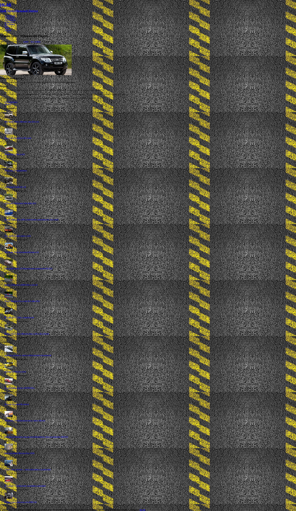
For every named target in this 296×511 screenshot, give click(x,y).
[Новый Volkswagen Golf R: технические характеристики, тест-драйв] (9, 216)
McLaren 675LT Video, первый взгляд (19, 317)
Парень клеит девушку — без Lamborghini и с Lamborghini (27, 469)
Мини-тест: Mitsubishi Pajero (16, 170)
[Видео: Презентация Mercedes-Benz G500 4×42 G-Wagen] (9, 330)
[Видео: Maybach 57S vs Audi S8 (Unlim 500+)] (9, 297)
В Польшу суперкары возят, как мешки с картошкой (25, 486)
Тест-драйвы (10, 24)
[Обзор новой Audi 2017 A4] (9, 183)
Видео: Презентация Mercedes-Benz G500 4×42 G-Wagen (27, 334)
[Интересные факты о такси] (9, 368)
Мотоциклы (9, 22)
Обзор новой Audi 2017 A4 (15, 187)
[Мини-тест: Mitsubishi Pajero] (9, 167)
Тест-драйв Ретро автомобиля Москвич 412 (22, 252)
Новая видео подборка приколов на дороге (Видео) (25, 420)
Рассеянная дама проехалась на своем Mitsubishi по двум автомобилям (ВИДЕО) (36, 437)
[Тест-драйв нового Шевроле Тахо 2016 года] (9, 118)
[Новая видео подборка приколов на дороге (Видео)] (9, 417)
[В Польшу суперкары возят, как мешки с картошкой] (9, 482)
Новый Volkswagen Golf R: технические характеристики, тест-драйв (32, 219)
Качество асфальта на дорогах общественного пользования (28, 355)
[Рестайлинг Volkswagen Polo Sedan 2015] (9, 199)
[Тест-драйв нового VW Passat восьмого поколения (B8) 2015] (9, 264)
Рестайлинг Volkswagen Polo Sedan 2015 (20, 203)
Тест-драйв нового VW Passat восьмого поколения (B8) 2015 (28, 268)
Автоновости (10, 16)
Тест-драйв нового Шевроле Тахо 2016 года (22, 122)
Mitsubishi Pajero (11, 102)
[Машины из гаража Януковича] (9, 400)
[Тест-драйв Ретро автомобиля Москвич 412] (9, 248)
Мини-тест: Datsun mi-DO (15, 154)
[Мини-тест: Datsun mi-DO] (9, 150)
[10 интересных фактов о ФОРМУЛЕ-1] (9, 384)
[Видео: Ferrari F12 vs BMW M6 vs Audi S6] (9, 281)
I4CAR (142, 510)
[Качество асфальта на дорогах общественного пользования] (9, 351)
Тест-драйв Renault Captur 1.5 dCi (18, 236)
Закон (7, 28)
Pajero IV (8, 104)
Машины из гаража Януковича (17, 404)
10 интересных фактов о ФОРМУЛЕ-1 (20, 388)
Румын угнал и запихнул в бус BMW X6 (21, 502)
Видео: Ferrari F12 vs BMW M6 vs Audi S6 (21, 285)
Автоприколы (10, 20)
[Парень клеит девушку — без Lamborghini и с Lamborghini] (9, 465)
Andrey (26, 42)
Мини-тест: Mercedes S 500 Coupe (18, 138)
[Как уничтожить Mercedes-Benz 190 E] (9, 449)
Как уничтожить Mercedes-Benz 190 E (19, 453)
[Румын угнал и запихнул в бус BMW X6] (9, 498)
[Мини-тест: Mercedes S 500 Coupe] (9, 134)
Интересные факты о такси (15, 371)
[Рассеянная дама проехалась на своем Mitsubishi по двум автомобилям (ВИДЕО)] (9, 433)
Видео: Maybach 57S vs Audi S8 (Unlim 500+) (22, 301)
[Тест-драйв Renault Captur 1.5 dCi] (9, 232)
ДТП (6, 26)
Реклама (8, 30)
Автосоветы (9, 18)
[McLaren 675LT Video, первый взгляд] (9, 313)
